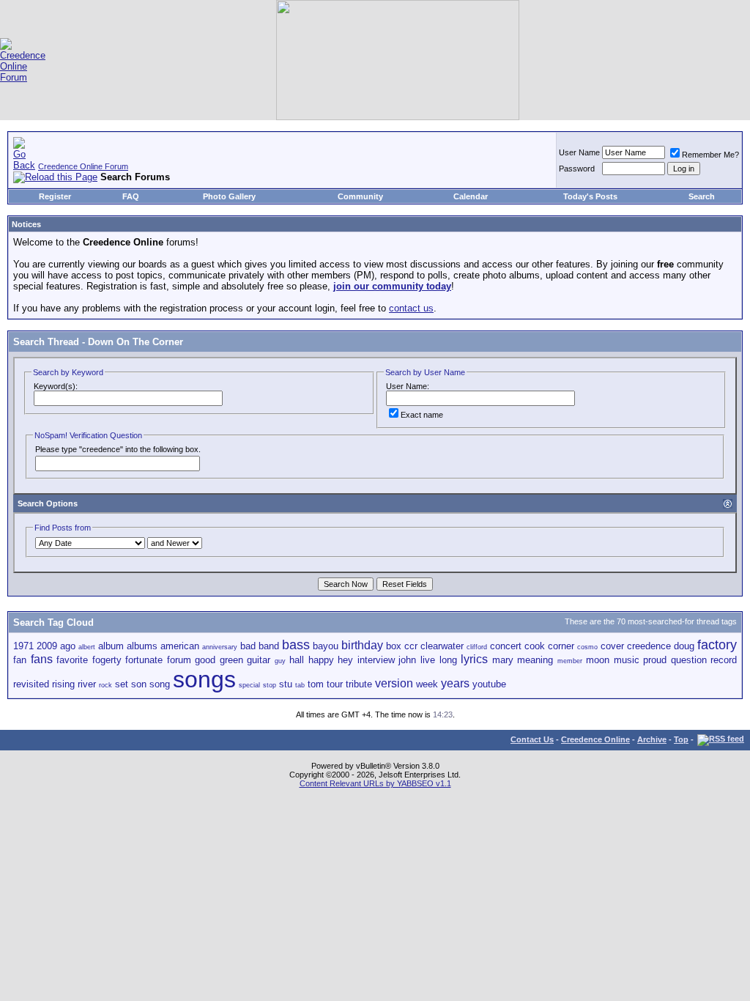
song (159, 684)
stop (269, 685)
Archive (652, 739)
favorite (72, 659)
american (179, 645)
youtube (489, 684)
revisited (31, 684)
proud (655, 659)
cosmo (587, 647)
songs (204, 679)
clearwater (442, 645)
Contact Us (532, 739)
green (231, 659)
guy (280, 661)
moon (597, 659)
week (427, 684)
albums (142, 645)
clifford (477, 647)
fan (19, 659)
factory (717, 645)
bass (296, 645)
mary (502, 659)
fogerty (107, 659)
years (455, 683)
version (394, 683)
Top (681, 739)
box (393, 645)
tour (335, 684)
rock (105, 685)
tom (316, 684)
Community (360, 196)
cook (534, 645)
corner (561, 645)
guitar (258, 659)
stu (285, 684)
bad (248, 645)
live (427, 659)
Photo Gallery (229, 196)
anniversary (219, 647)
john (407, 659)
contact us (411, 308)
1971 (23, 645)
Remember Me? (710, 154)
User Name (579, 152)
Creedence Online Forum (83, 166)
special (249, 685)
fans (42, 659)
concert (505, 645)
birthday (362, 645)
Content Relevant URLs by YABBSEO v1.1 (375, 783)
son (138, 684)
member (569, 661)
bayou (325, 645)
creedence (649, 645)
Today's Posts (590, 196)
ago (67, 645)
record (723, 659)
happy (321, 659)
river (87, 684)
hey (345, 659)
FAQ (130, 196)
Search (701, 196)
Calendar (470, 196)
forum (179, 659)
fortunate (144, 659)
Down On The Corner (135, 341)
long (448, 659)
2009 (47, 645)
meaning (535, 659)
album (111, 645)
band (269, 645)
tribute (359, 684)
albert (86, 647)
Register (55, 196)
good (205, 659)
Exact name (422, 414)
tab (300, 685)
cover (612, 645)
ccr (410, 645)
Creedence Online (595, 739)
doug (684, 645)
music (626, 659)
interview (376, 659)
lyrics (474, 659)
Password (577, 168)
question (689, 659)
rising (63, 684)
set (121, 684)
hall (296, 659)
